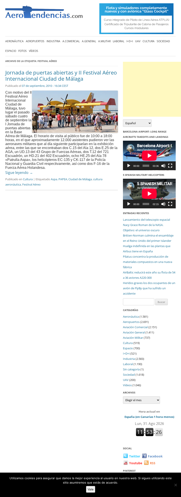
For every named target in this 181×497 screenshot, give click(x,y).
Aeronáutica (14, 41)
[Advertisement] (152, 89)
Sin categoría (131, 369)
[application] (149, 155)
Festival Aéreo (31, 184)
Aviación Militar (133, 338)
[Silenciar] (163, 166)
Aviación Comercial (135, 327)
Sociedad (163, 41)
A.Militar (104, 41)
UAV (137, 41)
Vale (91, 489)
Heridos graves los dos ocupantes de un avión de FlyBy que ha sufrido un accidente (149, 288)
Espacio (10, 51)
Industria (53, 41)
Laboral (118, 41)
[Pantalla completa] (170, 166)
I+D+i (129, 41)
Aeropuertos (35, 41)
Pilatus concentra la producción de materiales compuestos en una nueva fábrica (147, 262)
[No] (175, 485)
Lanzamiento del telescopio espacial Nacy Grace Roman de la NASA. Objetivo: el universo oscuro (146, 225)
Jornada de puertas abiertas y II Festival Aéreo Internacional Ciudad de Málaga (61, 75)
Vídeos (33, 51)
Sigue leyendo (19, 172)
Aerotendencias (44, 13)
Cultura (149, 41)
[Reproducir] (128, 166)
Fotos (22, 51)
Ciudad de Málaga (80, 179)
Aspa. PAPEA (59, 179)
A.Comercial (71, 41)
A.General (89, 41)
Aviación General (134, 332)
